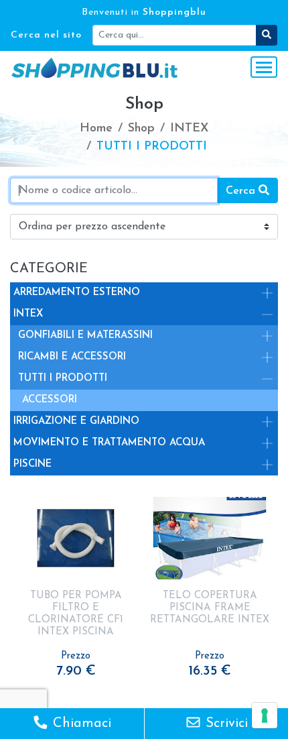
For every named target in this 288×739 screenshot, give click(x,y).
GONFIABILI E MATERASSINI (85, 336)
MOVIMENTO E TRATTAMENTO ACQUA (109, 443)
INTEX (28, 314)
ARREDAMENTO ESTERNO (76, 293)
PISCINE (32, 464)
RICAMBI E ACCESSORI (72, 357)
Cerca (242, 191)
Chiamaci (80, 723)
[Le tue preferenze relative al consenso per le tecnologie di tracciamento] (264, 715)
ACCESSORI (49, 400)
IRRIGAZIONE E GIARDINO (76, 421)
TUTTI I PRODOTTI (62, 379)
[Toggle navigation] (263, 67)
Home (96, 129)
